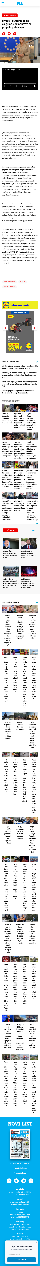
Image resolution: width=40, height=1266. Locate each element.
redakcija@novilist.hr (23, 1192)
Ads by (33, 89)
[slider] (20, 83)
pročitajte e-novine (21, 1163)
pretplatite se (21, 1168)
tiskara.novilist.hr (21, 1236)
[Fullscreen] (35, 86)
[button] (34, 327)
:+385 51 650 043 (23, 1217)
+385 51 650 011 (23, 1195)
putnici (22, 282)
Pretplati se (22, 1259)
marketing (21, 1173)
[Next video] (11, 86)
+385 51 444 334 (23, 1205)
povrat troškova (9, 287)
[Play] (5, 86)
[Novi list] (20, 3)
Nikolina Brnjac (9, 282)
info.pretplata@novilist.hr (20, 1214)
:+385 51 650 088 (23, 1229)
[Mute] (16, 86)
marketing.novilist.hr (22, 1224)
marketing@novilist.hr (23, 1227)
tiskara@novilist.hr (23, 1239)
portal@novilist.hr (23, 1202)
